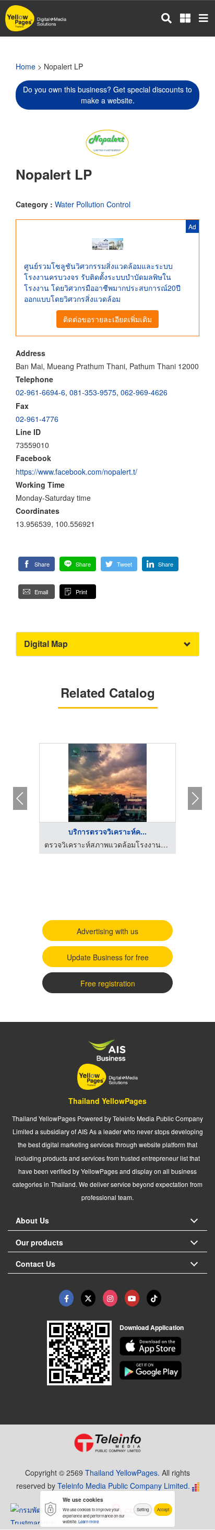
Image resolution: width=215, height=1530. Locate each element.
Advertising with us (107, 931)
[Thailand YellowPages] (88, 1298)
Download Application (152, 1327)
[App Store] (164, 1346)
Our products (39, 1242)
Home (25, 66)
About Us (32, 1220)
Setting (143, 1509)
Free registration (107, 983)
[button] (36, 564)
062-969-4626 (144, 392)
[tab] (107, 644)
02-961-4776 (37, 419)
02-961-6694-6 (40, 392)
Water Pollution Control (92, 204)
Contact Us (35, 1263)
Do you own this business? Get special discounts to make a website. (107, 94)
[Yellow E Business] (66, 1298)
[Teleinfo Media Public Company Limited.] (107, 1443)
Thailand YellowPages (107, 1101)
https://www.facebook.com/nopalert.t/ (76, 471)
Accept (163, 1509)
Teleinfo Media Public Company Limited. (123, 1485)
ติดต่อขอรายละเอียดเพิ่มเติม (107, 319)
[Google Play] (164, 1370)
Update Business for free (108, 957)
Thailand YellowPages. (122, 1472)
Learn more (88, 1521)
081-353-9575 (92, 392)
